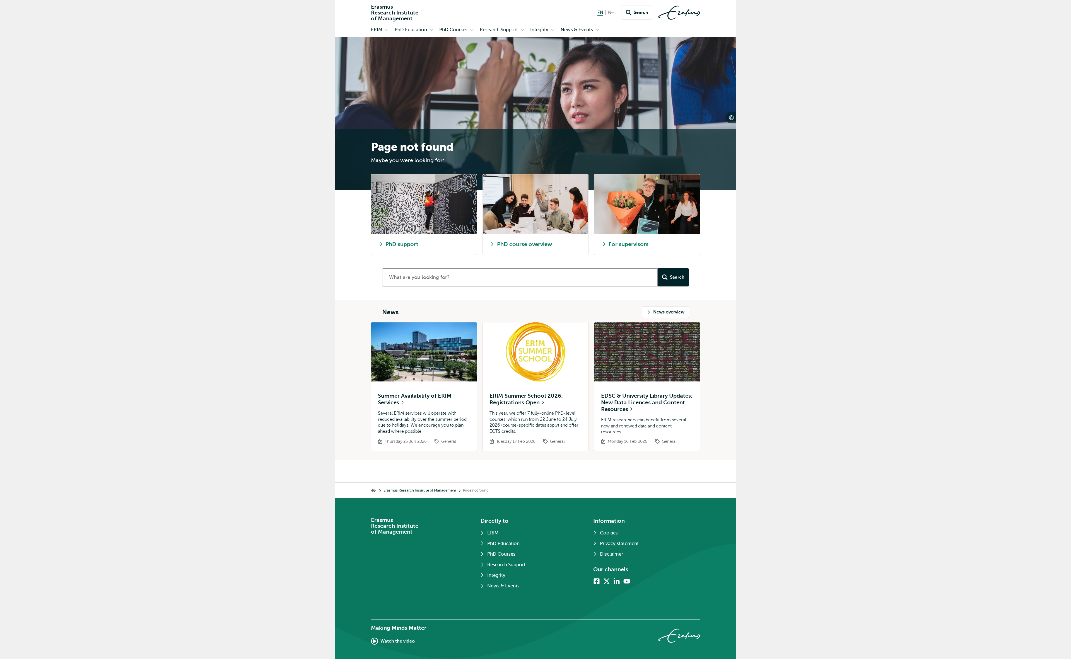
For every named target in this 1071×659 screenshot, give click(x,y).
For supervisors (628, 244)
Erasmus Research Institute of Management (419, 490)
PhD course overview (524, 244)
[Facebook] (596, 581)
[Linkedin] (616, 581)
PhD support (401, 244)
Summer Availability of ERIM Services (415, 399)
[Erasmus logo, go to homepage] (679, 13)
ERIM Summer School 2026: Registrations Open (526, 399)
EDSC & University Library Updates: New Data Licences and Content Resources (647, 402)
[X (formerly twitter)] (606, 581)
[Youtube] (626, 581)
